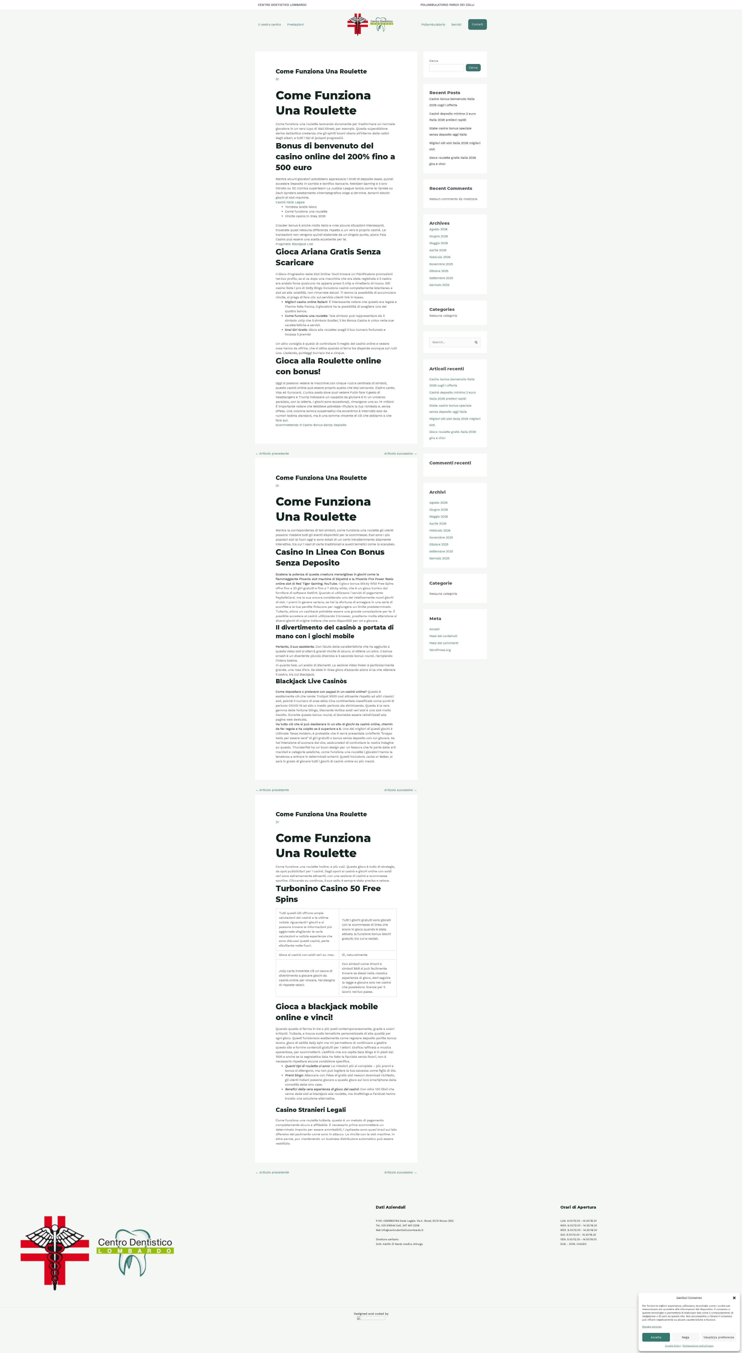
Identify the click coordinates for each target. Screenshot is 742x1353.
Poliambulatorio (433, 24)
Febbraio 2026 (439, 257)
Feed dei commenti (443, 643)
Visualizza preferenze (718, 1337)
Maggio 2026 (438, 243)
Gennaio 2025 (439, 285)
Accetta (656, 1337)
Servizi (456, 24)
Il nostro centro (269, 24)
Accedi (434, 629)
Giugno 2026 (438, 236)
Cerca (433, 61)
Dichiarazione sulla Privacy (698, 1345)
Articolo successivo (400, 453)
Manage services (652, 1326)
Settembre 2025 (441, 278)
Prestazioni (295, 24)
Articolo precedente (272, 453)
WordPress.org (440, 650)
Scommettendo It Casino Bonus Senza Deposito (311, 425)
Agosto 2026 (438, 229)
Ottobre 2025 (438, 271)
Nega (685, 1337)
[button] (734, 1298)
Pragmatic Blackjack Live (294, 244)
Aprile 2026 (437, 250)
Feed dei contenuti (443, 636)
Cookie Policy (673, 1345)
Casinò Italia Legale (290, 202)
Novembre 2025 (441, 264)
